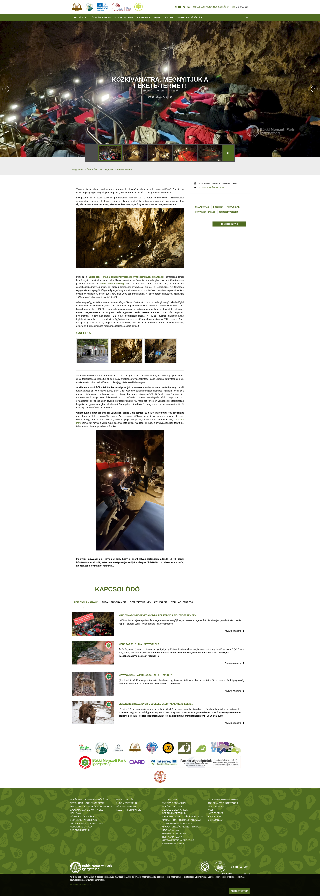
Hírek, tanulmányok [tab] (85, 602)
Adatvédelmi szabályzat (80, 885)
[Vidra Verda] (226, 748)
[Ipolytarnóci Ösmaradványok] (135, 748)
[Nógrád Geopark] (101, 748)
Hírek (157, 17)
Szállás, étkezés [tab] (182, 602)
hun (233, 7)
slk (246, 7)
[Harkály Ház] (184, 748)
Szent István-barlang (212, 187)
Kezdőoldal (81, 17)
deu (242, 7)
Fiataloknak (233, 207)
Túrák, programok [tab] (114, 602)
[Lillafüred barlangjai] (200, 748)
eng (237, 7)
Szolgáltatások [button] (123, 17)
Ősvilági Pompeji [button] (101, 17)
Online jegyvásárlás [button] (189, 17)
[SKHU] (194, 762)
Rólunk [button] (168, 17)
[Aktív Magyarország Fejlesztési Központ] (85, 748)
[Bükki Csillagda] (118, 748)
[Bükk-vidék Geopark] (152, 748)
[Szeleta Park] (168, 748)
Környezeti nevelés (205, 212)
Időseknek (218, 207)
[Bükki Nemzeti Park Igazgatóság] (102, 762)
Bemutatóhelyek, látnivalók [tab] (148, 602)
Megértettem (239, 891)
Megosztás (230, 224)
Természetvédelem (228, 212)
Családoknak (202, 207)
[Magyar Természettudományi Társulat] (160, 776)
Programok (144, 17)
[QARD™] (137, 762)
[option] (110, 153)
